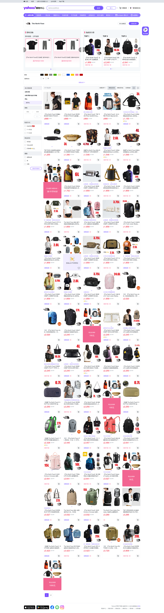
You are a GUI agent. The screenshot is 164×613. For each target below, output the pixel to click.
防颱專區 (83, 15)
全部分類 (27, 92)
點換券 (39, 15)
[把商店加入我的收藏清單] (79, 268)
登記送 (47, 15)
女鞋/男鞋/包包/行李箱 (31, 95)
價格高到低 (120, 88)
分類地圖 (138, 608)
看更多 (108, 15)
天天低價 (74, 15)
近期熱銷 (128, 88)
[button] (25, 49)
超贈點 (135, 15)
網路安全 (125, 608)
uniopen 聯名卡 (123, 15)
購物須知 (117, 608)
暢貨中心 (57, 15)
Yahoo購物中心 (34, 8)
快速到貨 (65, 15)
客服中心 (103, 608)
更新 (139, 606)
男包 (26, 99)
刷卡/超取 (100, 15)
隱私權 (131, 608)
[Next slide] (60, 101)
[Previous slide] (44, 101)
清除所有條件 (36, 168)
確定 (37, 116)
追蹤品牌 (133, 23)
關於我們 (110, 608)
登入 (111, 8)
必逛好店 (92, 15)
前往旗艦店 (122, 23)
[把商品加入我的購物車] (59, 124)
